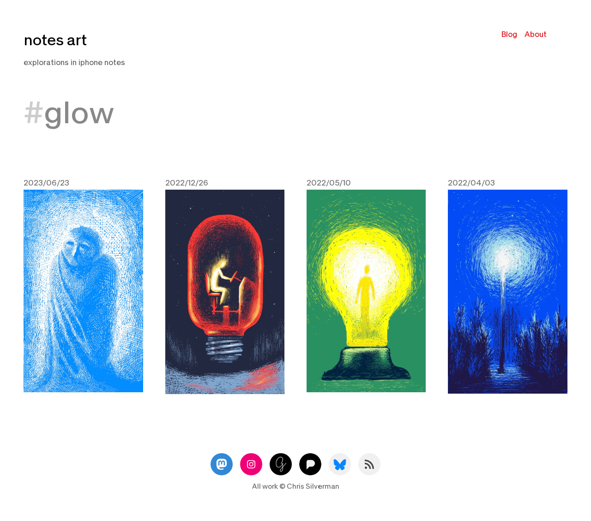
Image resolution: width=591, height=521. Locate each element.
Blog (509, 34)
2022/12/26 (186, 183)
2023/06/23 (46, 183)
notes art (55, 40)
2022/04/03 (471, 183)
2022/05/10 (329, 183)
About (536, 34)
